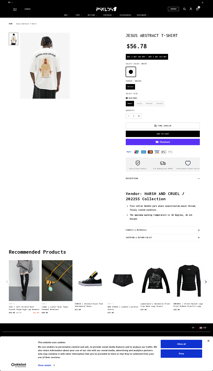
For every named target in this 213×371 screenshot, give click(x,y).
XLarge (160, 103)
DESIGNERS (141, 15)
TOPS (77, 15)
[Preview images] (24, 295)
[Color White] (131, 72)
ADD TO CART (163, 134)
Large (139, 103)
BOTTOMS (91, 15)
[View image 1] (13, 39)
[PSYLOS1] (106, 9)
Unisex (130, 86)
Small (129, 103)
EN (9, 2)
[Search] (184, 9)
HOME (11, 24)
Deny (181, 353)
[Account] (190, 9)
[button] (131, 97)
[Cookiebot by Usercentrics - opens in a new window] (18, 365)
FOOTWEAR (107, 15)
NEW (66, 15)
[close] (202, 2)
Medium (149, 103)
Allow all (181, 344)
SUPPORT (173, 9)
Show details (44, 365)
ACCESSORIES (125, 15)
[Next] (206, 281)
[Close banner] (208, 341)
